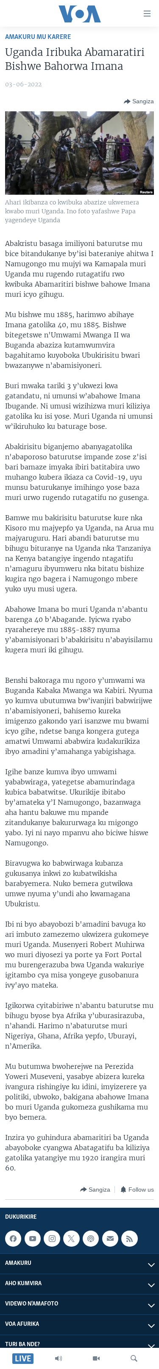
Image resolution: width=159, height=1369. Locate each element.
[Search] (134, 1358)
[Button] (139, 102)
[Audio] (58, 1358)
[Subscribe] (110, 1239)
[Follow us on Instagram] (52, 1239)
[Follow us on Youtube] (33, 1239)
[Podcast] (91, 1239)
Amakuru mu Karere (38, 37)
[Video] (96, 1358)
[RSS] (129, 1239)
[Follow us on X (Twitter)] (71, 1239)
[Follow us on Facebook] (13, 1239)
